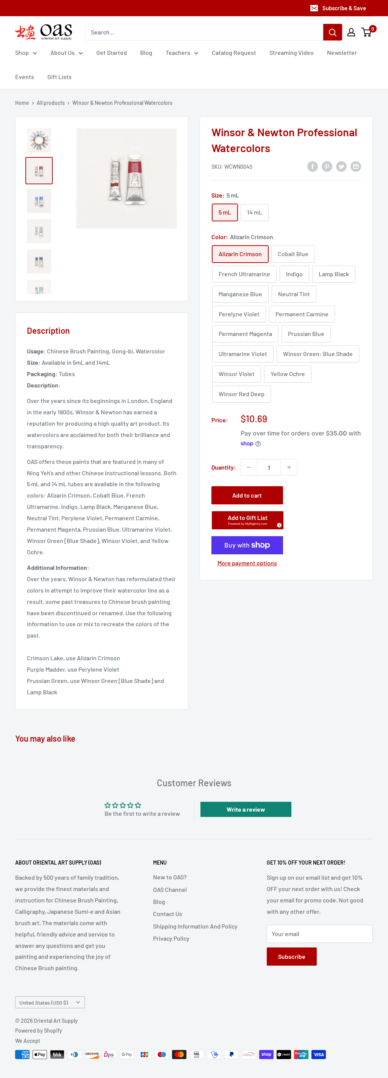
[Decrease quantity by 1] (249, 467)
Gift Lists (59, 76)
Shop (22, 52)
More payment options (247, 562)
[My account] (351, 32)
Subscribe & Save (344, 8)
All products (51, 103)
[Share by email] (355, 166)
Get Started (111, 52)
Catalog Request (234, 52)
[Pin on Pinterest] (327, 166)
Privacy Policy (171, 938)
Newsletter (342, 52)
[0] (366, 32)
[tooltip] (278, 524)
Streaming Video (291, 52)
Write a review (246, 809)
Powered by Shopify (38, 1030)
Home (22, 103)
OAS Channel (170, 889)
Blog (146, 52)
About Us (62, 52)
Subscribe (291, 956)
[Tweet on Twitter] (341, 166)
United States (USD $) (43, 1002)
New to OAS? (170, 876)
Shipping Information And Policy (195, 926)
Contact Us (167, 913)
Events (24, 76)
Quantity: (223, 467)
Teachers (178, 52)
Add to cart (247, 495)
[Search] (332, 32)
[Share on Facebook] (312, 166)
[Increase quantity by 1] (289, 467)
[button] (247, 520)
